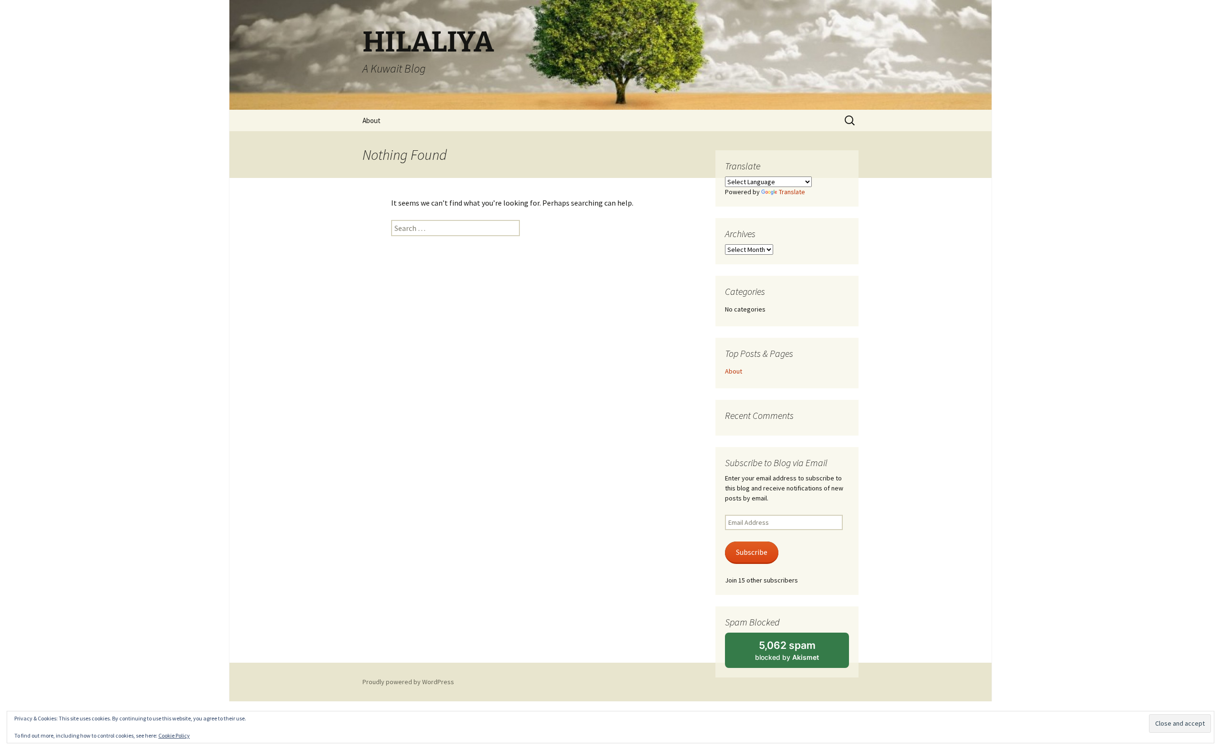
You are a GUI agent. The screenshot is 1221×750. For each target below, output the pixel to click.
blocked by (797, 653)
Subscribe (751, 552)
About (371, 120)
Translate (792, 192)
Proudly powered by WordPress (408, 681)
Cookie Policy (174, 735)
